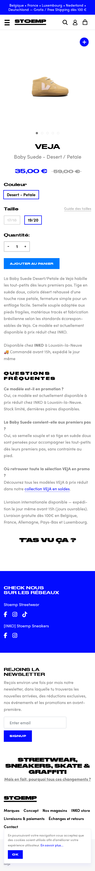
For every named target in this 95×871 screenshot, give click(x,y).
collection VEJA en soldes (47, 489)
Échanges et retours (66, 818)
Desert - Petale (21, 194)
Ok (15, 854)
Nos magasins (55, 810)
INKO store (80, 810)
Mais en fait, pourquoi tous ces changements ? (47, 779)
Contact (11, 826)
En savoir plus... (52, 845)
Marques (12, 810)
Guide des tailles (77, 208)
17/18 (12, 220)
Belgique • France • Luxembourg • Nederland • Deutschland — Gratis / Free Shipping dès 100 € (47, 7)
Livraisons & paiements (24, 818)
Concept (31, 810)
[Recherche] (65, 22)
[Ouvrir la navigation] (7, 23)
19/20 (33, 220)
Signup (18, 736)
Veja (47, 146)
